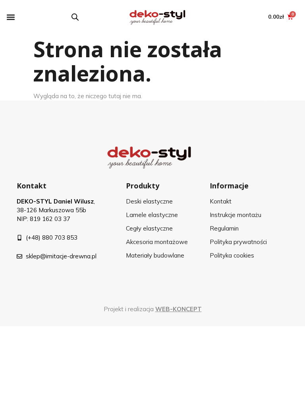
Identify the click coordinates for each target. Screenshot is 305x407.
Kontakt (31, 185)
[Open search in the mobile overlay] (75, 17)
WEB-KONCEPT (178, 309)
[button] (10, 16)
